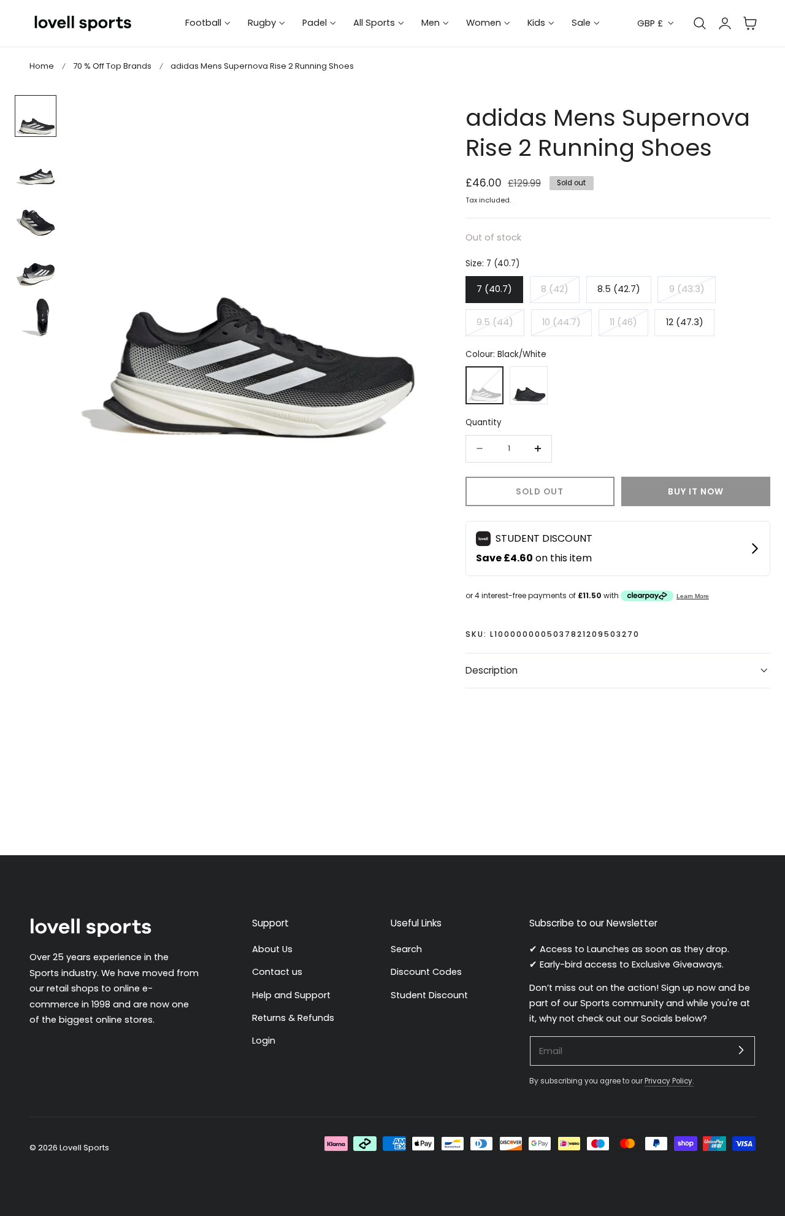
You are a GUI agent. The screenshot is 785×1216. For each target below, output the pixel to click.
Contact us (277, 972)
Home (41, 66)
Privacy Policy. (669, 1081)
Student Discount (429, 994)
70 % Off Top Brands (112, 66)
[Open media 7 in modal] (408, 117)
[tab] (35, 116)
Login (263, 1040)
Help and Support (291, 994)
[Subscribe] (741, 1050)
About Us (272, 949)
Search (406, 949)
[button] (750, 23)
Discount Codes (426, 972)
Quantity (483, 422)
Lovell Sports (84, 1147)
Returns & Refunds (293, 1018)
